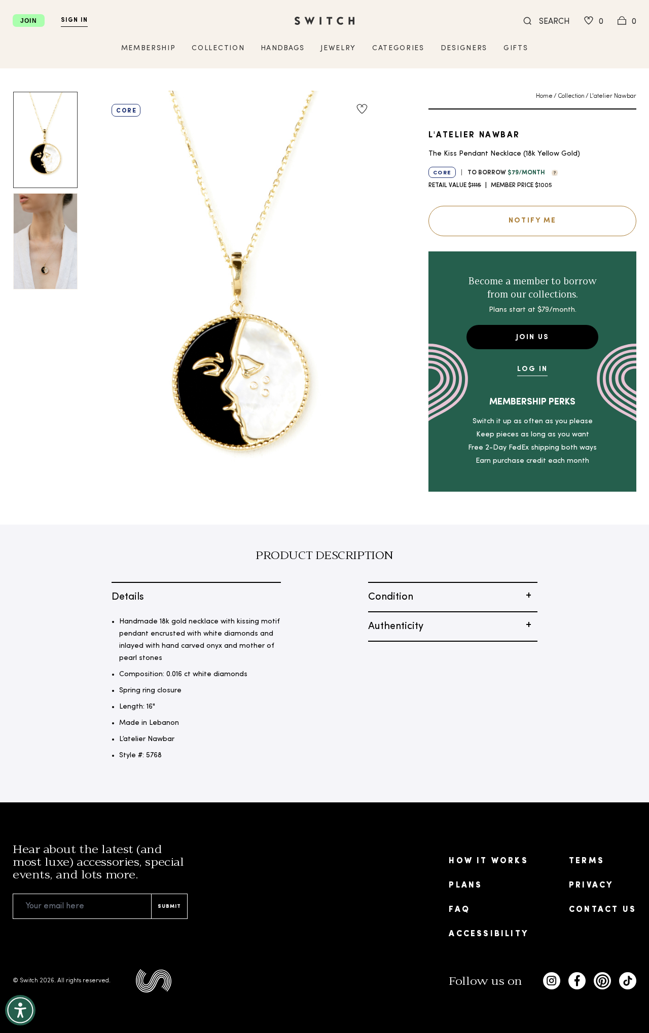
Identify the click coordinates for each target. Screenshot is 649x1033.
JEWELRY (338, 48)
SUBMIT (169, 906)
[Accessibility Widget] (20, 1010)
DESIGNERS (464, 48)
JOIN (28, 20)
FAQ (459, 910)
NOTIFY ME (532, 221)
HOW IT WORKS (488, 861)
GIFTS (515, 48)
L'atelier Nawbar (613, 96)
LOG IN (532, 369)
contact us (602, 910)
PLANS (465, 885)
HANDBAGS (282, 48)
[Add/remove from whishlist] (362, 109)
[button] (552, 172)
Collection (571, 96)
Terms (586, 861)
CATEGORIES (398, 48)
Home (544, 96)
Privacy (591, 885)
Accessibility (488, 934)
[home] (324, 20)
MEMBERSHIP (148, 48)
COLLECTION (218, 48)
